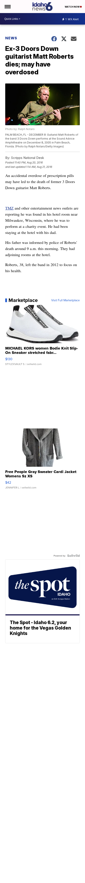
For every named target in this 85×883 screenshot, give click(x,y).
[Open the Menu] (7, 6)
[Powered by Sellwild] (73, 555)
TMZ (9, 208)
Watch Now (72, 6)
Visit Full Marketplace (65, 300)
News (11, 38)
